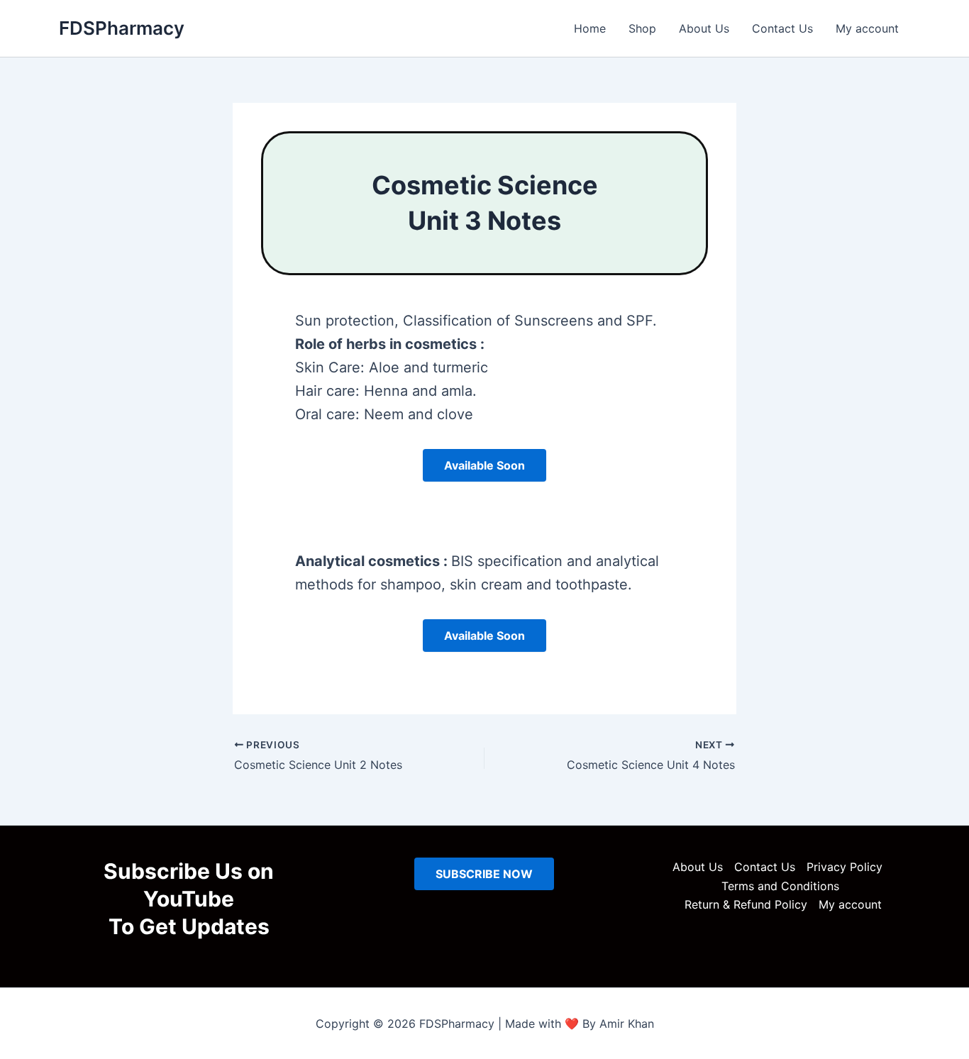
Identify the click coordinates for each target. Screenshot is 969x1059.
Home (590, 28)
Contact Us (782, 28)
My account (867, 28)
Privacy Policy (844, 867)
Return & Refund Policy (746, 904)
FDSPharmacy (121, 28)
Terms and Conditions (780, 886)
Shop (642, 28)
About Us (704, 28)
